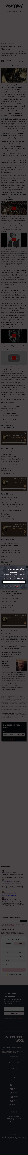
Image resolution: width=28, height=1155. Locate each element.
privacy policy (15, 586)
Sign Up (22, 582)
